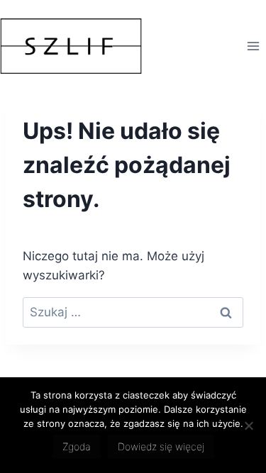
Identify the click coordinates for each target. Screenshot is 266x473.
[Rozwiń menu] (253, 46)
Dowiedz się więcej (161, 446)
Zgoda (76, 446)
